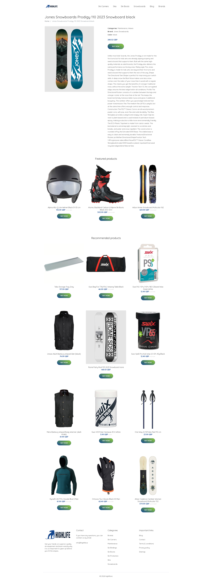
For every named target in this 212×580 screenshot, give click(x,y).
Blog (152, 6)
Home (47, 21)
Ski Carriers (103, 6)
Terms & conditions (146, 544)
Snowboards (139, 6)
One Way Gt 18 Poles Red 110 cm (148, 432)
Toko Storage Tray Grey (64, 287)
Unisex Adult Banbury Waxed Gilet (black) (64, 354)
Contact (142, 540)
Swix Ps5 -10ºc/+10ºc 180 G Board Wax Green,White (148, 288)
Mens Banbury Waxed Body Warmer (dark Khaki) (64, 433)
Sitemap (142, 552)
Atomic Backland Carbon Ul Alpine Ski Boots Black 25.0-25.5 (106, 208)
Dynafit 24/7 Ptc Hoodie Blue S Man (64, 499)
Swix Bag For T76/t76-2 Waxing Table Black (106, 287)
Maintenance (122, 28)
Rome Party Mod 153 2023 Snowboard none (106, 367)
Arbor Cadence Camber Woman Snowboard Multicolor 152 (148, 500)
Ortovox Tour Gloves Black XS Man (106, 499)
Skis (114, 6)
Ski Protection (113, 556)
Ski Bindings (112, 548)
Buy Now (115, 46)
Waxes (130, 28)
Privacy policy (144, 548)
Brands (161, 6)
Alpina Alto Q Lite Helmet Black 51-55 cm (64, 207)
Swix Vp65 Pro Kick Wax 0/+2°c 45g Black (148, 354)
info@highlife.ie (82, 543)
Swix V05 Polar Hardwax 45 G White (106, 432)
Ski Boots (125, 6)
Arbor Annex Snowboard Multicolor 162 (148, 207)
